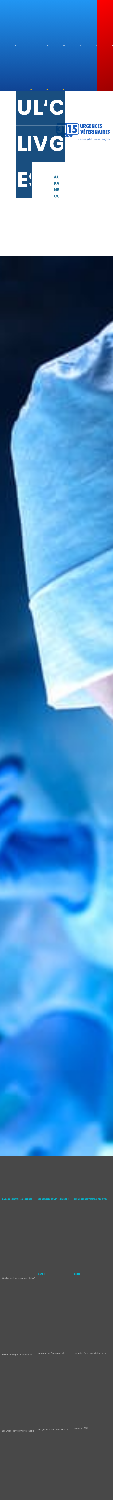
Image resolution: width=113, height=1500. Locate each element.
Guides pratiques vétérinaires (56, 147)
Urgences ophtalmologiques (24, 110)
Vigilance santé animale (69, 45)
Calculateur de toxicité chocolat (56, 110)
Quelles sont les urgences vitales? (18, 1278)
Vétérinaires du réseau (40, 147)
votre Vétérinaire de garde (54, 45)
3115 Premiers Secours (86, 45)
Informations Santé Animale (51, 1353)
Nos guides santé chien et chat (53, 1429)
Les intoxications (24, 147)
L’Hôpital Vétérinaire (40, 110)
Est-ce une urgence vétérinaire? (17, 1354)
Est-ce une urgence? (24, 183)
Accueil (17, 45)
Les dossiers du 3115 (101, 45)
